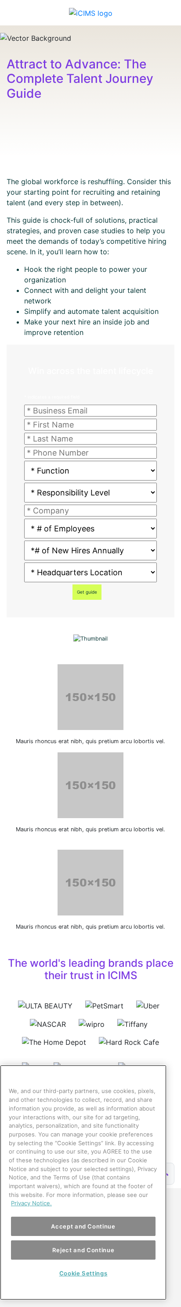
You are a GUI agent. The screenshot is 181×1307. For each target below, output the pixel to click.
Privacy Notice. (31, 1203)
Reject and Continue (83, 1250)
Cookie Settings (83, 1273)
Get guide (87, 592)
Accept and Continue (83, 1226)
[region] (83, 1182)
